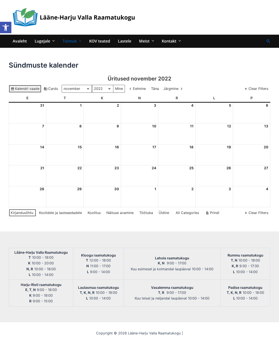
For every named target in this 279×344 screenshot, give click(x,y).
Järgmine (171, 88)
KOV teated (99, 41)
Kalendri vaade (24, 89)
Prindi (212, 214)
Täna (155, 88)
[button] (5, 27)
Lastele (124, 41)
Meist (144, 41)
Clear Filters (258, 88)
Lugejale (42, 41)
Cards (51, 89)
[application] (52, 41)
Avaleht (20, 41)
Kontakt (169, 41)
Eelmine (139, 88)
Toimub (70, 41)
